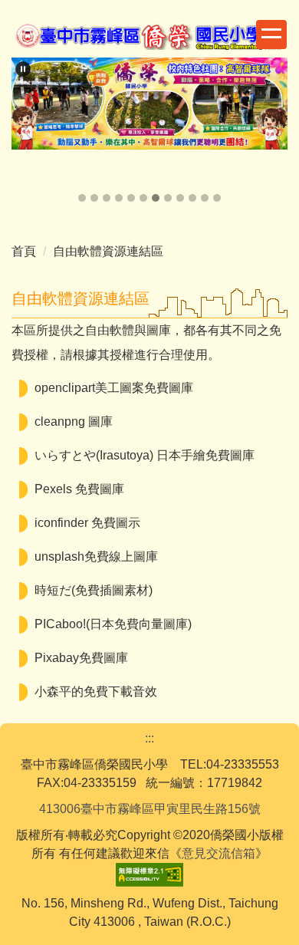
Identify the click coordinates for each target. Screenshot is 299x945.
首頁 (24, 251)
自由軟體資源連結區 (108, 251)
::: (149, 738)
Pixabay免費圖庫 (81, 657)
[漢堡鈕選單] (271, 34)
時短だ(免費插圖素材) (93, 590)
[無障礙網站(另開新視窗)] (149, 873)
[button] (23, 69)
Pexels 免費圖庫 (79, 489)
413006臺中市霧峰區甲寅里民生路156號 (150, 808)
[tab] (82, 198)
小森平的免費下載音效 (95, 691)
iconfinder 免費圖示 (87, 522)
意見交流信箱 (218, 853)
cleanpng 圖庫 (73, 421)
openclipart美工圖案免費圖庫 (113, 387)
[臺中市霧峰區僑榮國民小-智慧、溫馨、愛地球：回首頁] (150, 38)
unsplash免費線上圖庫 (96, 556)
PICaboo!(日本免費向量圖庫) (113, 624)
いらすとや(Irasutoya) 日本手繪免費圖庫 (144, 455)
